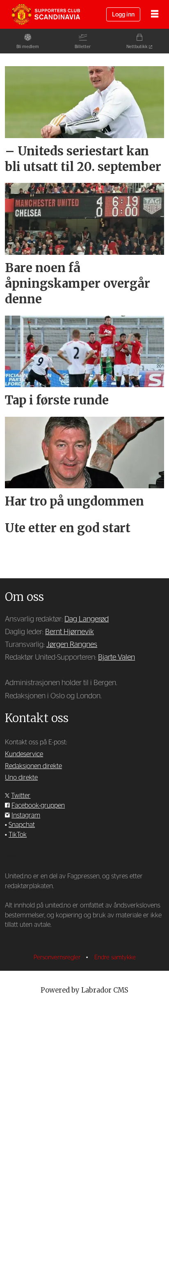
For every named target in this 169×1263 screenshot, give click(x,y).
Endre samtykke (115, 957)
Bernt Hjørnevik (69, 632)
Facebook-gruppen (38, 805)
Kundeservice (24, 754)
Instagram (25, 815)
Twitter (20, 795)
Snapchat (22, 825)
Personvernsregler (58, 957)
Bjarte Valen (116, 657)
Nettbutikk (137, 46)
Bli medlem (27, 46)
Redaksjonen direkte (33, 766)
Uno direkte (21, 777)
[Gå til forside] (45, 14)
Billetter (83, 46)
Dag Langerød (86, 619)
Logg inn (123, 15)
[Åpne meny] (154, 14)
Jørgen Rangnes (71, 645)
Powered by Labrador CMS (84, 990)
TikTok (18, 834)
